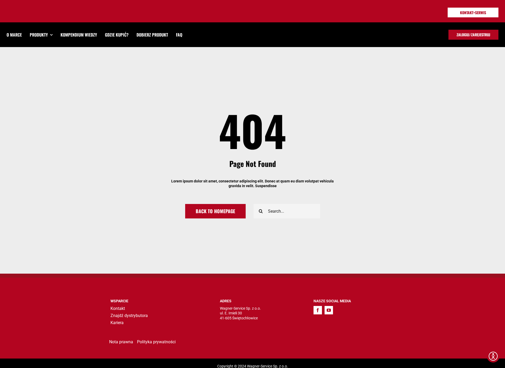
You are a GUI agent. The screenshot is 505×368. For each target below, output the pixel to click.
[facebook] (318, 310)
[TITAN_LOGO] (31, 8)
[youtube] (329, 310)
